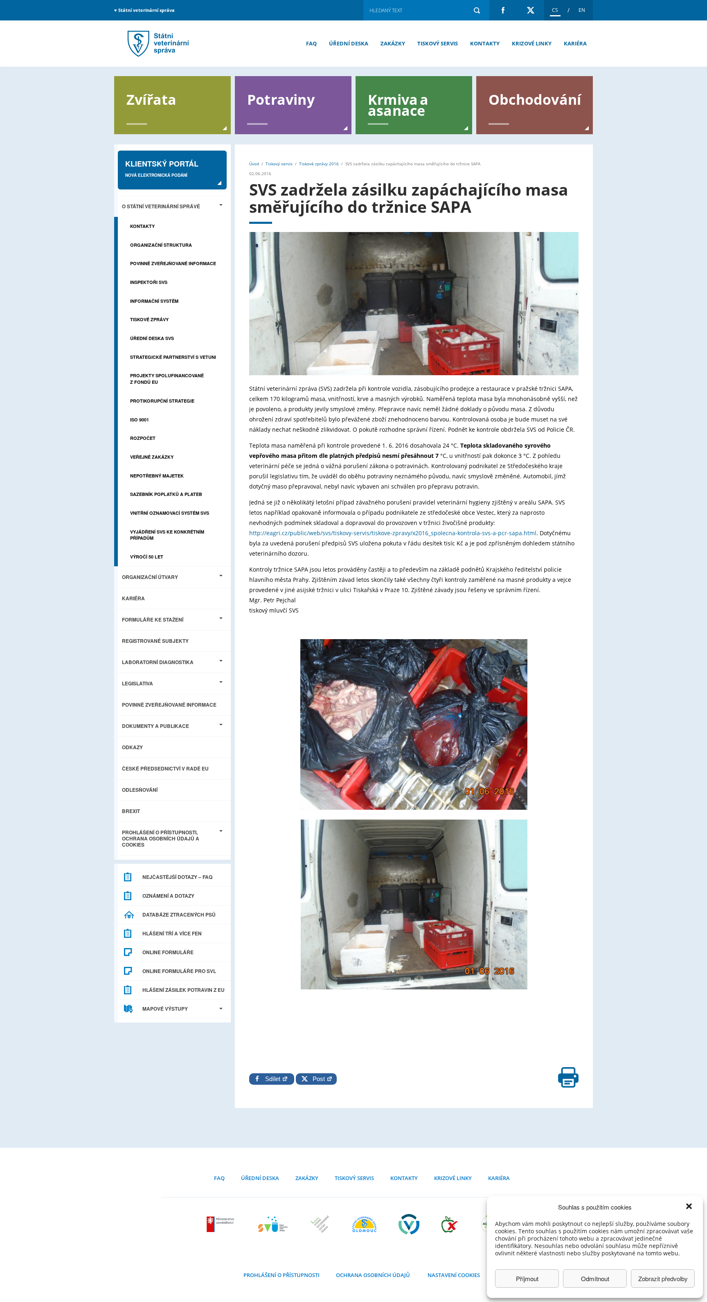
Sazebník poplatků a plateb (166, 494)
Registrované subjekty (155, 640)
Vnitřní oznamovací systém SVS (169, 513)
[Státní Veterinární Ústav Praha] (319, 1224)
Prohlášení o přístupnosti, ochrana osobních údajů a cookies (160, 838)
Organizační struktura (161, 245)
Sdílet (273, 1078)
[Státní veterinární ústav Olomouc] (364, 1224)
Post (317, 1078)
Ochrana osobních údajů (373, 1275)
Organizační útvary (150, 577)
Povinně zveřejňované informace (173, 263)
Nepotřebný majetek (157, 476)
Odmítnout (595, 1278)
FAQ (311, 43)
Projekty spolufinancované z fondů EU (167, 378)
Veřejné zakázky (151, 457)
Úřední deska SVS (152, 338)
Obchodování (535, 98)
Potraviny (281, 98)
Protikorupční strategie (162, 401)
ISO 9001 (139, 420)
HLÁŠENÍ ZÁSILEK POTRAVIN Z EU (183, 989)
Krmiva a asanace (398, 104)
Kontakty (485, 43)
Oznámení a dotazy (168, 895)
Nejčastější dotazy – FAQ (177, 877)
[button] (690, 1207)
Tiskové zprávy (149, 319)
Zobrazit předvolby (663, 1278)
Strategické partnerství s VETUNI (173, 357)
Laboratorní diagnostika (158, 662)
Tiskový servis (437, 43)
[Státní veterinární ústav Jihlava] (273, 1224)
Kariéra (575, 43)
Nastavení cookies (454, 1275)
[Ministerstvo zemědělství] (221, 1224)
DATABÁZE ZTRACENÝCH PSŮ (179, 914)
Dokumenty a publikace (155, 726)
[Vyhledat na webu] (476, 10)
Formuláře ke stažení (152, 619)
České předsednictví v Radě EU (165, 768)
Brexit (131, 811)
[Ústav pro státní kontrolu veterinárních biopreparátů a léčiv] (409, 1224)
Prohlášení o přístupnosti (281, 1275)
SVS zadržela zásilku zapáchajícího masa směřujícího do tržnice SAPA (157, 43)
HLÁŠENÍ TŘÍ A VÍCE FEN (172, 933)
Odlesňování (140, 789)
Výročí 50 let (146, 557)
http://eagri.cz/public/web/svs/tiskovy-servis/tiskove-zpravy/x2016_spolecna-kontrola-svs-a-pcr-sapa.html (392, 533)
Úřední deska (348, 43)
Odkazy (132, 747)
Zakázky (393, 43)
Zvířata (151, 98)
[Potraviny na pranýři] (449, 1224)
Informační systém (154, 301)
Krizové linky (532, 43)
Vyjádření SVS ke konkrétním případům (167, 535)
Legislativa (137, 683)
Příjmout (527, 1278)
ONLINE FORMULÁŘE (168, 952)
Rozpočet (142, 438)
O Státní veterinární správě (161, 206)
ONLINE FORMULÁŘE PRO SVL (179, 971)
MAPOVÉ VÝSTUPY (165, 1008)
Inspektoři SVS (148, 282)
